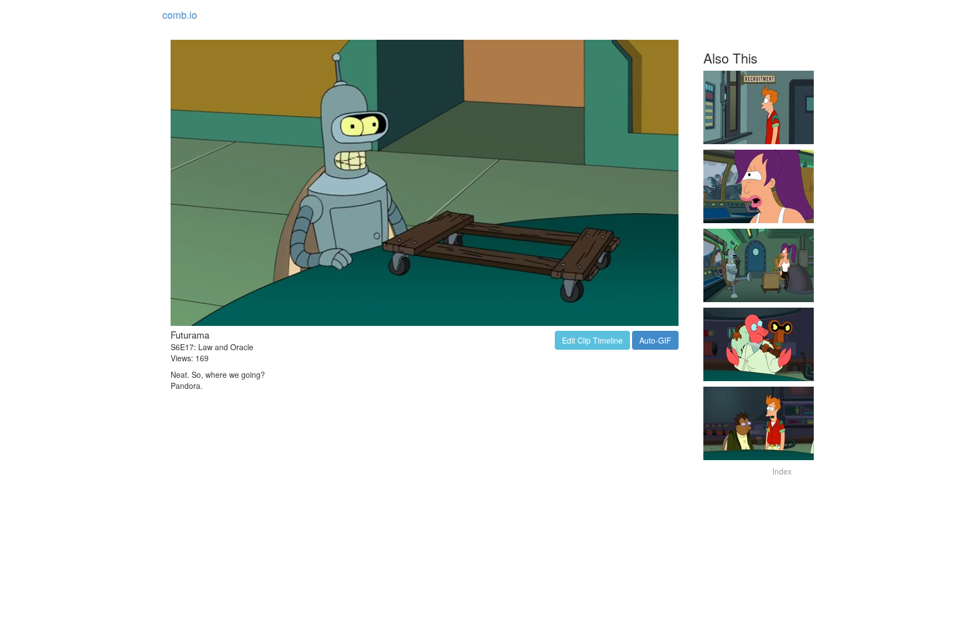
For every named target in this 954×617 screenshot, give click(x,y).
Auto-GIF (655, 340)
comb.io (179, 14)
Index (782, 471)
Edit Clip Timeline (592, 340)
